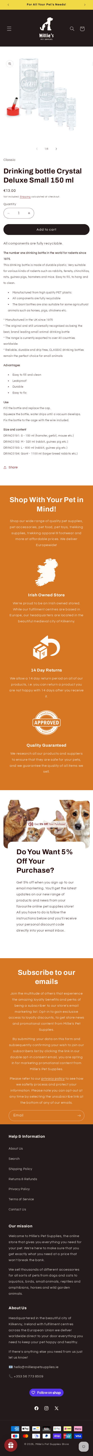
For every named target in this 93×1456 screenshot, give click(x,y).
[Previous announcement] (8, 5)
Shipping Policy (20, 1169)
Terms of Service (21, 1199)
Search (14, 1158)
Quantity (9, 204)
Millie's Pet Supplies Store (52, 1444)
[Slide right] (56, 149)
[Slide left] (37, 149)
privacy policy (53, 1078)
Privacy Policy (19, 1189)
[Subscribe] (79, 1115)
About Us (16, 1148)
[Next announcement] (85, 5)
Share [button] (13, 467)
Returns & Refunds (23, 1179)
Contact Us (17, 1209)
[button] (9, 29)
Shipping (25, 197)
